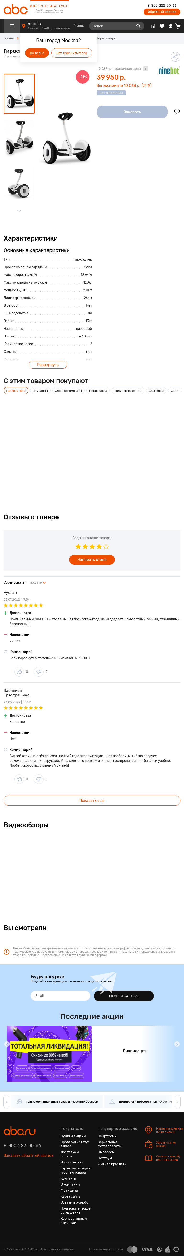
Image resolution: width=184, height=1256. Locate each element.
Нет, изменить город (71, 53)
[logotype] (16, 9)
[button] (7, 1044)
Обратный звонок (162, 12)
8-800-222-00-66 (161, 5)
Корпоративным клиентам (74, 1221)
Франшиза (69, 1190)
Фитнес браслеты (112, 1164)
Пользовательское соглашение (76, 1210)
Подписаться (124, 996)
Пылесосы (106, 1152)
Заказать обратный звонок (28, 1155)
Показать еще (92, 800)
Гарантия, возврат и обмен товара (75, 1170)
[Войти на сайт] (170, 26)
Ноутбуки (105, 1158)
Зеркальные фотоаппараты (109, 1144)
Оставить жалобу (75, 1202)
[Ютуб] (25, 1178)
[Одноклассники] (16, 1178)
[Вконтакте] (7, 1178)
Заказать (132, 112)
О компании (70, 1184)
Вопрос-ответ (72, 1162)
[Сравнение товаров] (153, 26)
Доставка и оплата (70, 1154)
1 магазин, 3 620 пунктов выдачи (49, 28)
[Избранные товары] (162, 26)
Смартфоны (107, 1136)
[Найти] (138, 26)
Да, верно (37, 53)
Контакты (68, 1178)
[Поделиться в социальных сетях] (175, 57)
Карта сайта (70, 1196)
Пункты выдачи (73, 1136)
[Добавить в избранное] (177, 112)
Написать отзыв (92, 559)
